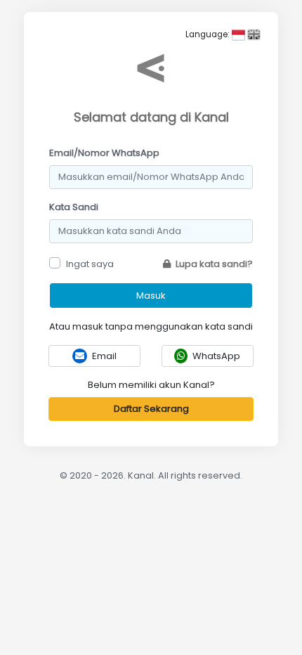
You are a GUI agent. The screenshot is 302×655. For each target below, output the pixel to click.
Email (103, 356)
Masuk (151, 295)
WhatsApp (215, 356)
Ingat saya (90, 264)
